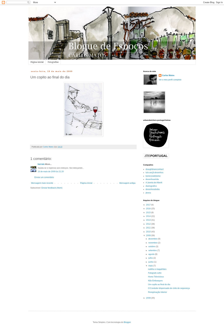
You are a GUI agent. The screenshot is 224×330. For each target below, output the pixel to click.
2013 (148, 220)
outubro (152, 246)
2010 (148, 232)
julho (150, 258)
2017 (148, 205)
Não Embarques (155, 281)
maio (150, 266)
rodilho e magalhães (157, 269)
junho (151, 262)
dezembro (153, 239)
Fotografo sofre (155, 273)
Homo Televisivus (156, 277)
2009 (148, 235)
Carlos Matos (168, 75)
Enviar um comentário (44, 177)
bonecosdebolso (153, 176)
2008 (148, 298)
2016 (148, 208)
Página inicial (37, 62)
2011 (148, 228)
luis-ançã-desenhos (154, 172)
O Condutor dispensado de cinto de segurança (169, 288)
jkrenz (148, 193)
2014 (148, 216)
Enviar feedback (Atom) (51, 188)
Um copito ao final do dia (159, 284)
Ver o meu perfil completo (170, 80)
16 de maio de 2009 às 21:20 (51, 171)
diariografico (151, 186)
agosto (151, 254)
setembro (152, 250)
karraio (41, 164)
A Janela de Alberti (154, 182)
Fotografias (53, 62)
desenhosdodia (153, 189)
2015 (148, 212)
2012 (148, 224)
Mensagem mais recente (42, 183)
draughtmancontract (154, 169)
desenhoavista (152, 179)
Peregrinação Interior (157, 292)
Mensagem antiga (127, 183)
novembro (153, 243)
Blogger (127, 322)
